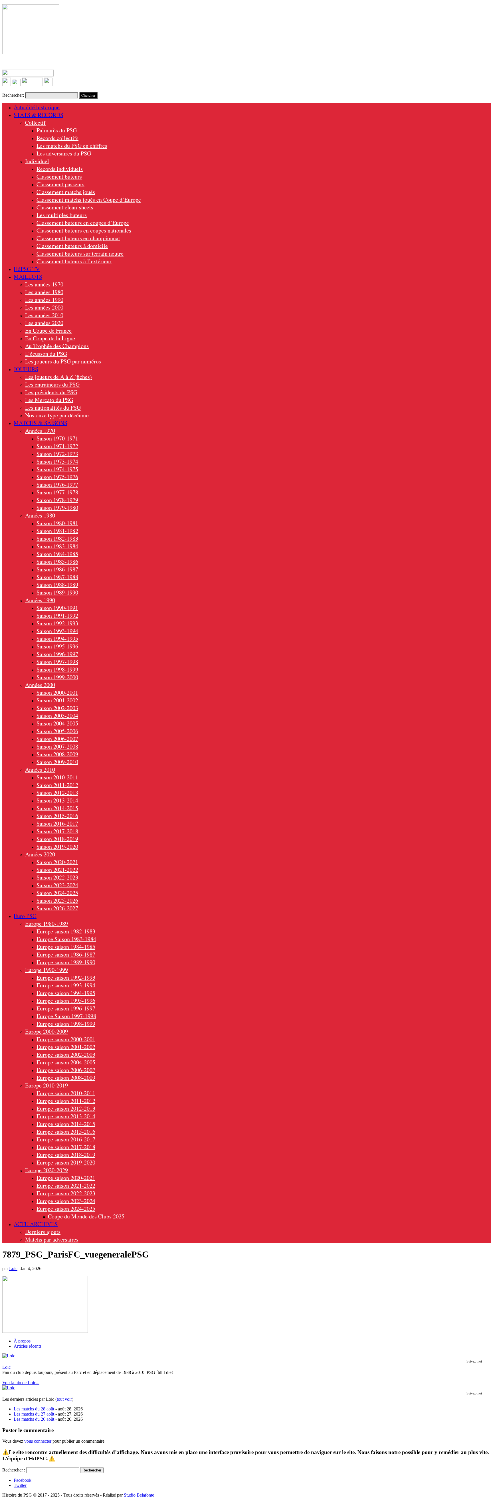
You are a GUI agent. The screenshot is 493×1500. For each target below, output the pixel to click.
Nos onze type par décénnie (57, 415)
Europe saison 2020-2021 (66, 1178)
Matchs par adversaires (51, 1239)
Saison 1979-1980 (57, 508)
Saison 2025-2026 (57, 900)
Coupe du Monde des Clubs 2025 (86, 1216)
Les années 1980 (44, 292)
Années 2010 (40, 769)
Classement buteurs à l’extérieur (74, 261)
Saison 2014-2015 (57, 808)
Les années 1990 (44, 300)
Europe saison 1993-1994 (66, 985)
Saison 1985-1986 (57, 561)
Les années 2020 (44, 323)
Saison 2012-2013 (57, 793)
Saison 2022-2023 (57, 877)
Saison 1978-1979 (57, 500)
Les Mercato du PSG (49, 400)
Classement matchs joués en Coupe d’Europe (89, 199)
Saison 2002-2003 (57, 708)
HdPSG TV (27, 269)
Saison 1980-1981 (57, 523)
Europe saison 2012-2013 (66, 1108)
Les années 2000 (44, 307)
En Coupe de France (48, 330)
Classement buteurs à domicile (72, 246)
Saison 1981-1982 (57, 531)
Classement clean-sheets (65, 207)
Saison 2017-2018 (57, 831)
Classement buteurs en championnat (78, 238)
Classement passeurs (60, 184)
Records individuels (60, 169)
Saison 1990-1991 (57, 608)
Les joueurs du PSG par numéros (63, 361)
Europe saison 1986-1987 (66, 954)
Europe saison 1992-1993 (66, 977)
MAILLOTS (28, 276)
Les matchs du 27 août (34, 1414)
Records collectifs (57, 138)
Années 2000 (40, 685)
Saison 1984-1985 (57, 554)
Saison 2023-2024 (57, 885)
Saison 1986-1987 (57, 569)
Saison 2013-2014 (57, 800)
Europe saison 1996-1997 (66, 1008)
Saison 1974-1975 (57, 469)
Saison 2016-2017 (57, 823)
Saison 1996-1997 (57, 654)
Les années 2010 (44, 315)
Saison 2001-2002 (57, 700)
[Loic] (8, 1355)
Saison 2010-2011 (57, 777)
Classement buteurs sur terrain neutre (80, 253)
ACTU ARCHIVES (36, 1224)
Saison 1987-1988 (57, 577)
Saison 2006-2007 (57, 739)
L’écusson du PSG (46, 353)
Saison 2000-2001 (57, 692)
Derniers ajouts (42, 1232)
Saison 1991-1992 (57, 615)
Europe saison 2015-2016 (66, 1131)
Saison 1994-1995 (57, 638)
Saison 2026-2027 (57, 908)
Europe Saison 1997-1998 (66, 1016)
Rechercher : (13, 1469)
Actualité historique (37, 107)
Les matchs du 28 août (34, 1408)
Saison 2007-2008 (57, 746)
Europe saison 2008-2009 (66, 1077)
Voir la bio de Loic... (20, 1382)
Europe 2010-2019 (46, 1085)
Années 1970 (40, 430)
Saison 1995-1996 (57, 646)
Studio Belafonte (139, 1495)
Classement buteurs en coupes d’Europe (83, 223)
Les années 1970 (44, 284)
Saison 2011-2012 (57, 785)
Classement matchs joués (66, 192)
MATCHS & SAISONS (40, 423)
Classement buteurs (59, 176)
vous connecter (37, 1441)
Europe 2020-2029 (46, 1170)
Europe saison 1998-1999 (66, 1024)
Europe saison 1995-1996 (66, 1000)
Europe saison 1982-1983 (66, 931)
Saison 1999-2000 (57, 677)
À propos (22, 1341)
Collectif (35, 122)
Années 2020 (40, 854)
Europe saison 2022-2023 (66, 1193)
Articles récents (27, 1346)
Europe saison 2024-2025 (66, 1208)
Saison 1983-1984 (57, 546)
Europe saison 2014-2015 (66, 1124)
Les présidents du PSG (51, 392)
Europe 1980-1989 (46, 923)
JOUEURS (26, 369)
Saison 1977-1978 (57, 492)
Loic (13, 1268)
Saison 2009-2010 (57, 762)
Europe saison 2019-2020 (66, 1162)
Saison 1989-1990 (57, 592)
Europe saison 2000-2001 (66, 1039)
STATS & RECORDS (38, 115)
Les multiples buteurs (62, 215)
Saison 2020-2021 (57, 862)
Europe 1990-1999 (46, 970)
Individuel (37, 161)
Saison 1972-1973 (57, 454)
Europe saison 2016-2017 (66, 1139)
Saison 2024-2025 (57, 893)
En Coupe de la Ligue (50, 338)
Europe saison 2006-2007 (66, 1070)
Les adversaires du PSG (64, 153)
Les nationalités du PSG (53, 407)
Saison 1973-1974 (57, 461)
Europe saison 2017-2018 (66, 1147)
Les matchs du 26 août (34, 1419)
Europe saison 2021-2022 (66, 1185)
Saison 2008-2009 (57, 754)
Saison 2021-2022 (57, 870)
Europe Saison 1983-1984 (66, 939)
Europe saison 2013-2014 (66, 1116)
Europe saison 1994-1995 (66, 993)
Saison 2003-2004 (57, 715)
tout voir (64, 1399)
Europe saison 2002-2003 (66, 1054)
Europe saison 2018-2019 (66, 1155)
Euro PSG (25, 916)
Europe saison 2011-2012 (66, 1101)
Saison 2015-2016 (57, 816)
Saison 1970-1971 (57, 438)
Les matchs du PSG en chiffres (72, 145)
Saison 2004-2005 (57, 723)
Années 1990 (40, 600)
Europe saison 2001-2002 (66, 1047)
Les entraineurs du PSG (52, 384)
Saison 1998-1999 (57, 669)
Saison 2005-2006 (57, 731)
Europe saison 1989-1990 (66, 962)
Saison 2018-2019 (57, 839)
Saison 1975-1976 (57, 477)
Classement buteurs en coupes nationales (84, 230)
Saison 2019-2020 (57, 846)
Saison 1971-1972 (57, 446)
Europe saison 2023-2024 (66, 1201)
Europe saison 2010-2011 (66, 1093)
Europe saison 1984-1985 (66, 947)
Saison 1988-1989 (57, 585)
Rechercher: (13, 95)
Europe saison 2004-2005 (66, 1062)
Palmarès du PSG (57, 130)
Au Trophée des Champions (57, 346)
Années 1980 (40, 515)
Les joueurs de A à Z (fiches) (58, 377)
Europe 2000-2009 (46, 1031)
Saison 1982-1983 (57, 538)
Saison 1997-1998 (57, 662)
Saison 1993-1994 (57, 631)
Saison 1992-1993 (57, 623)
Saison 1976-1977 (57, 484)
